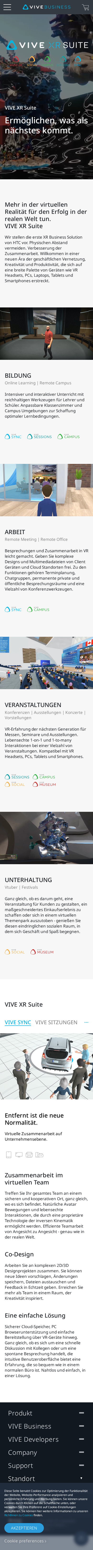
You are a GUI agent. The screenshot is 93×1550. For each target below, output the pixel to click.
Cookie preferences (24, 1541)
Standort (21, 1478)
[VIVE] (46, 7)
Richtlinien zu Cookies (18, 1515)
